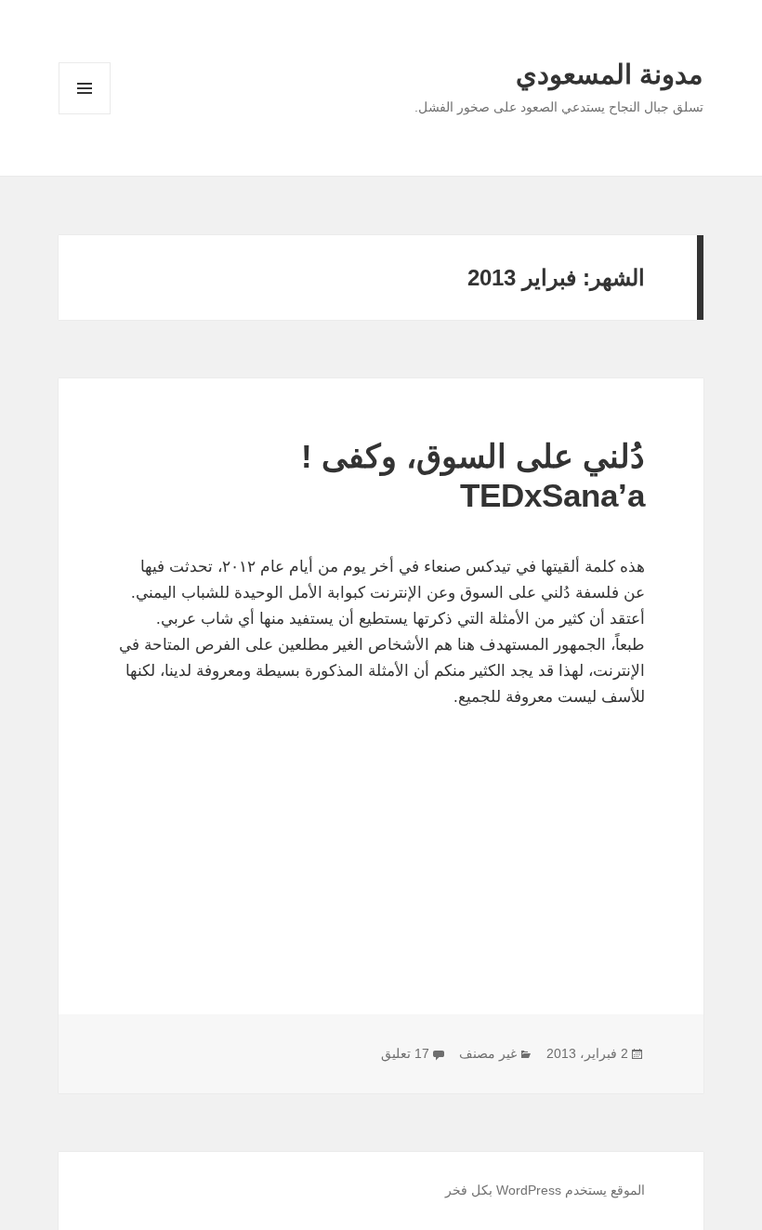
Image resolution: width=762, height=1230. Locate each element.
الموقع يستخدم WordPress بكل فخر (545, 1190)
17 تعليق (405, 1053)
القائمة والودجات (84, 113)
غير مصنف (488, 1053)
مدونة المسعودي (609, 74)
